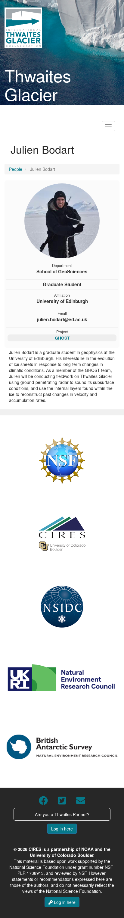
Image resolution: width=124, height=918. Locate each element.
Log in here (62, 829)
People (15, 169)
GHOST (62, 338)
